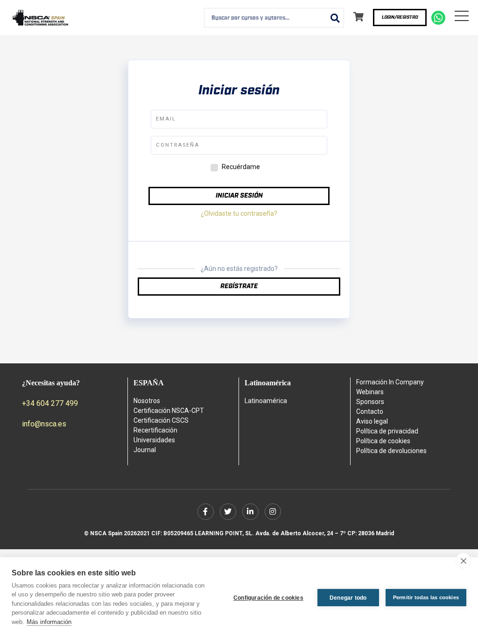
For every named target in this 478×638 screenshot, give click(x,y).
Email (166, 118)
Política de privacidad (387, 431)
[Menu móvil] (462, 18)
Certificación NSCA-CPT (169, 410)
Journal (145, 450)
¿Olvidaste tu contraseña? (239, 213)
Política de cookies (383, 441)
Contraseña (177, 145)
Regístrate (239, 286)
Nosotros (147, 400)
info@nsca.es (44, 423)
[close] (463, 560)
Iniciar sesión (239, 195)
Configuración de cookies (268, 598)
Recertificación (155, 430)
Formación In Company (390, 382)
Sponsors (370, 401)
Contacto (369, 411)
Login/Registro (400, 17)
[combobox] (274, 18)
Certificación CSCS (161, 420)
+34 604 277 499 (50, 403)
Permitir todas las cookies (426, 597)
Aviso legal (372, 421)
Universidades (154, 440)
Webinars (370, 392)
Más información (49, 621)
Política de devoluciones (391, 450)
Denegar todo (348, 598)
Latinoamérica (266, 400)
